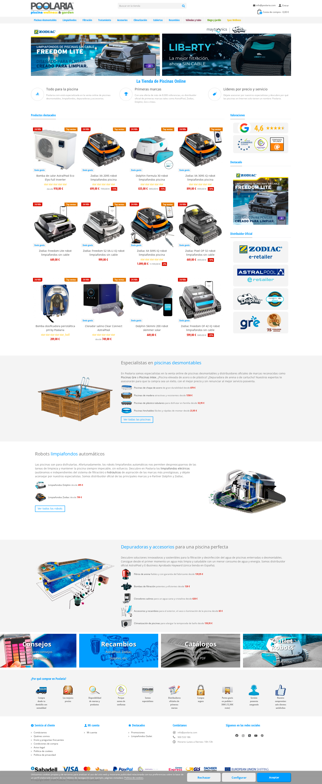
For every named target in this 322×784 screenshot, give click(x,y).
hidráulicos (114, 472)
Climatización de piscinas (147, 623)
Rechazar (204, 777)
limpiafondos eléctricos (175, 468)
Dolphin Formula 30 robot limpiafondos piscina (152, 177)
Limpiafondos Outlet (141, 736)
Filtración (87, 20)
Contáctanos (40, 732)
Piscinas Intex (147, 377)
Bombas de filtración (144, 586)
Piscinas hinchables (144, 410)
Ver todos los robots (50, 508)
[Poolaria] (52, 8)
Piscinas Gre (128, 377)
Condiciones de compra (45, 743)
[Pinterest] (262, 735)
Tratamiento (104, 20)
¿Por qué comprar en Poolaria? (48, 679)
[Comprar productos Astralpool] (260, 275)
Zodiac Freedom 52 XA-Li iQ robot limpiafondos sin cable (103, 252)
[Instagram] (243, 735)
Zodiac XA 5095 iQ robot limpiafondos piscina (152, 252)
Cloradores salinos (143, 598)
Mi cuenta (91, 732)
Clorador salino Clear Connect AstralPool (103, 328)
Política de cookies (43, 751)
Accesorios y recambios (146, 611)
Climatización (140, 20)
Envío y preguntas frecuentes (48, 740)
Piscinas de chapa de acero (148, 387)
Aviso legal (39, 747)
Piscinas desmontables (45, 20)
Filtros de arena (142, 574)
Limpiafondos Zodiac (59, 497)
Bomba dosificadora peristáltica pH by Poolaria (55, 328)
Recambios (174, 20)
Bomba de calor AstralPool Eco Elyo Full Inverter (55, 177)
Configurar (239, 777)
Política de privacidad (44, 754)
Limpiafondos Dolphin (59, 485)
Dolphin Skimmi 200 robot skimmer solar (152, 328)
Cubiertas (158, 20)
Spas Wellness (234, 20)
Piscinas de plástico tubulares (149, 403)
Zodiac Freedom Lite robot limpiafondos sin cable (55, 252)
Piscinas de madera (144, 395)
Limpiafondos (69, 20)
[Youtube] (256, 735)
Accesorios (122, 20)
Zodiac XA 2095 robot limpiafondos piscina (104, 177)
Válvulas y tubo (193, 20)
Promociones (138, 732)
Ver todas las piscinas (137, 419)
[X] (249, 735)
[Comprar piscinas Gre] (260, 322)
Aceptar (274, 777)
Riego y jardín (214, 20)
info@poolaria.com (266, 5)
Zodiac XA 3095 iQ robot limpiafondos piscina (200, 177)
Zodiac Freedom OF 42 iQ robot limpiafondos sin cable (200, 328)
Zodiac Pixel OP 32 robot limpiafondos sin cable (200, 252)
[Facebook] (237, 735)
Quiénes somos (41, 736)
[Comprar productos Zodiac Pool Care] (260, 251)
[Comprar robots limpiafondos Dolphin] (260, 298)
